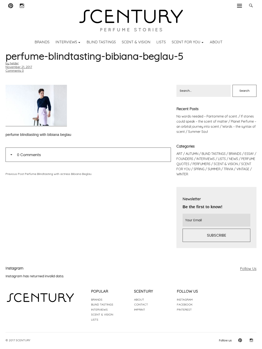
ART (179, 154)
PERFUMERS (201, 164)
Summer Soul (198, 132)
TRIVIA (228, 169)
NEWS (233, 159)
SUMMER (214, 169)
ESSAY (249, 154)
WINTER (182, 174)
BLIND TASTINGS (101, 42)
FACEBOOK (185, 304)
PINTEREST (184, 309)
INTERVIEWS (66, 42)
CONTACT (141, 304)
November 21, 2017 (19, 67)
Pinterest (240, 340)
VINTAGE (242, 169)
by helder (12, 63)
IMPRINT (139, 309)
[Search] (250, 5)
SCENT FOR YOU (186, 42)
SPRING (199, 169)
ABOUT (216, 42)
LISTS (161, 42)
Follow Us (248, 268)
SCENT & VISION (136, 42)
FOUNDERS (184, 159)
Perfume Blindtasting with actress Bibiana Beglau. (49, 174)
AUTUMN (192, 154)
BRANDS (42, 42)
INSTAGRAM (185, 299)
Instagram (251, 340)
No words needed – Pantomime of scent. (207, 116)
